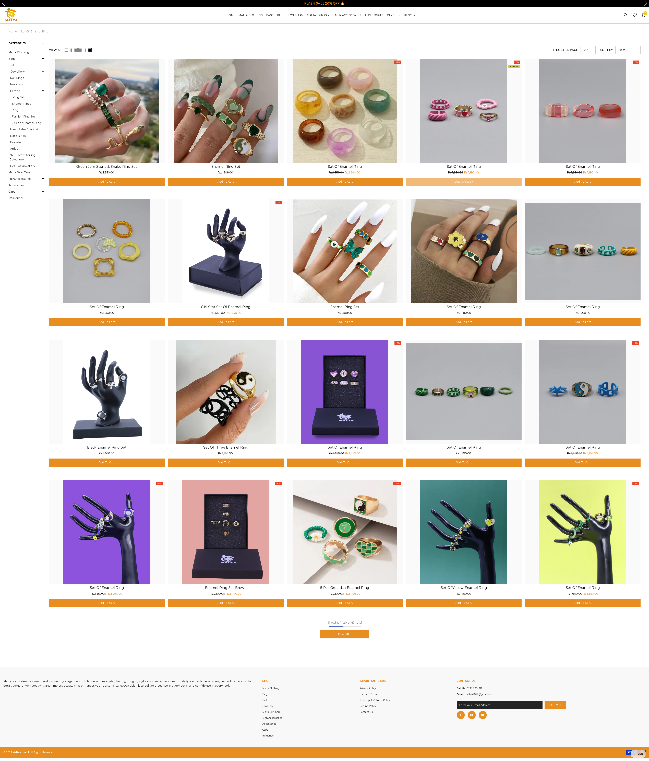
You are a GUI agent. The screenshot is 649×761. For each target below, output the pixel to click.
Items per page (565, 50)
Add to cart (107, 181)
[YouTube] (482, 715)
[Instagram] (471, 715)
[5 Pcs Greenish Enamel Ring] (345, 532)
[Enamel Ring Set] (226, 111)
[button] (26, 58)
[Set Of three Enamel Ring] (226, 392)
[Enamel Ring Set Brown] (226, 532)
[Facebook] (460, 715)
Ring (15, 110)
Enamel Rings (21, 103)
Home (12, 31)
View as (55, 50)
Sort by (606, 50)
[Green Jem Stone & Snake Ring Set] (107, 111)
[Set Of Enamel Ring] (345, 111)
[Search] (625, 15)
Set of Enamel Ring (35, 31)
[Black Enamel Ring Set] (107, 392)
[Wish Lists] (635, 15)
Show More (345, 634)
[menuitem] (26, 52)
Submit (555, 705)
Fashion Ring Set (23, 116)
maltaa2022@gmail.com (479, 694)
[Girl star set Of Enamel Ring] (226, 251)
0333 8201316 (474, 688)
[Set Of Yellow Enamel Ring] (464, 532)
